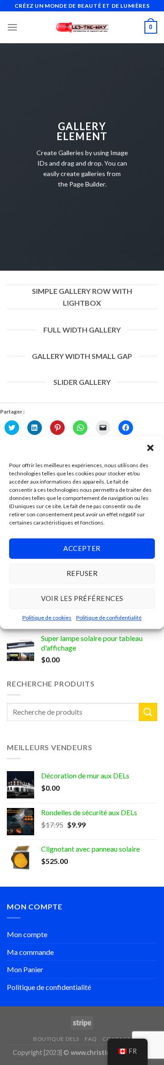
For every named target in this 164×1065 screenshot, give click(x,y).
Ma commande (30, 952)
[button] (150, 447)
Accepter (82, 548)
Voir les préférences (82, 598)
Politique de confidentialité (109, 617)
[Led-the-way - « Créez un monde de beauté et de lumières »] (82, 27)
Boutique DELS (56, 1038)
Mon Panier (25, 969)
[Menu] (12, 27)
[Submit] (148, 712)
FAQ (91, 1038)
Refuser (82, 573)
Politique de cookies (47, 617)
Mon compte (27, 934)
